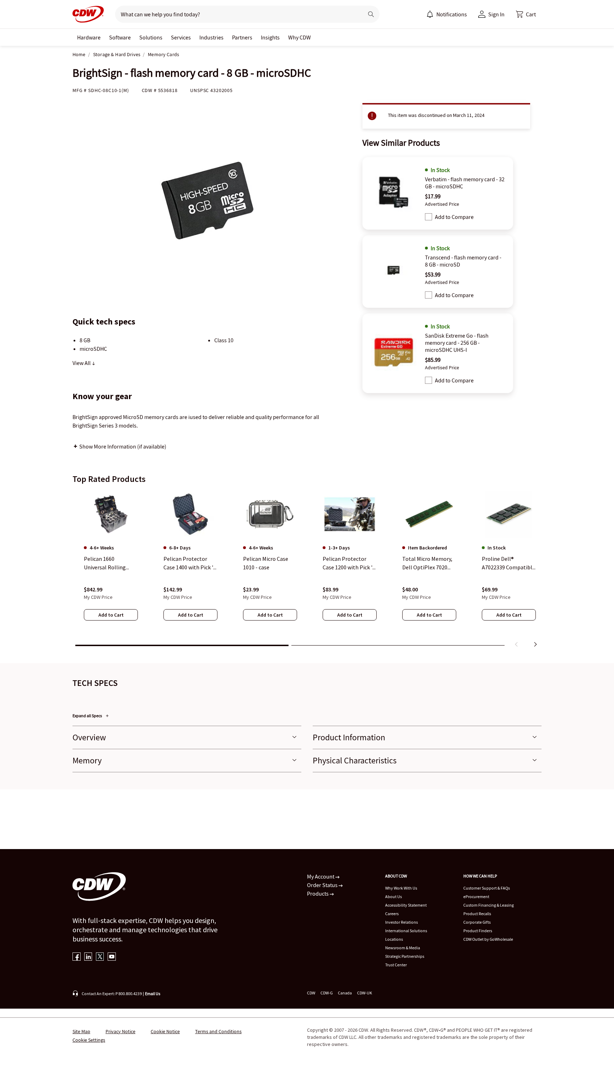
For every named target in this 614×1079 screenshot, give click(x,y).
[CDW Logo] (88, 14)
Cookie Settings (88, 1040)
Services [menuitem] (181, 37)
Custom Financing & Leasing (488, 905)
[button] (526, 14)
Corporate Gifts (477, 922)
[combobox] (236, 14)
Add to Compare (454, 216)
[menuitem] (429, 14)
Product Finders (477, 930)
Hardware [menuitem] (89, 37)
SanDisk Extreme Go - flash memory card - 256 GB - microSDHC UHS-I (457, 342)
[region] (307, 570)
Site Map (81, 1031)
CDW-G (327, 992)
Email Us (152, 993)
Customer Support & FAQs (486, 888)
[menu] (446, 14)
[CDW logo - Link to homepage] (88, 14)
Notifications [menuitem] (451, 14)
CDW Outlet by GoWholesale (488, 939)
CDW (311, 992)
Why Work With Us (401, 888)
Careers (392, 913)
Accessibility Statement (406, 905)
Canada (345, 992)
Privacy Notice (120, 1031)
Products (318, 893)
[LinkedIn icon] (88, 957)
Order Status (323, 885)
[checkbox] (428, 216)
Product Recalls (477, 913)
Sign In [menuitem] (496, 14)
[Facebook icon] (76, 957)
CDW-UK (364, 992)
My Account (321, 876)
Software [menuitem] (120, 37)
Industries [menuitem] (211, 37)
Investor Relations (401, 922)
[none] (89, 37)
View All (82, 362)
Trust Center (396, 964)
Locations (394, 939)
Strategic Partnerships (404, 956)
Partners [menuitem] (242, 37)
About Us (393, 896)
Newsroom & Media (402, 947)
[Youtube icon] (112, 957)
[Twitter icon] (100, 957)
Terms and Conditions (218, 1031)
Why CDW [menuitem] (299, 37)
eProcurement (476, 896)
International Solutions (406, 930)
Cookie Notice (165, 1031)
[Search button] (371, 14)
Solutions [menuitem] (150, 37)
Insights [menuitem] (270, 37)
